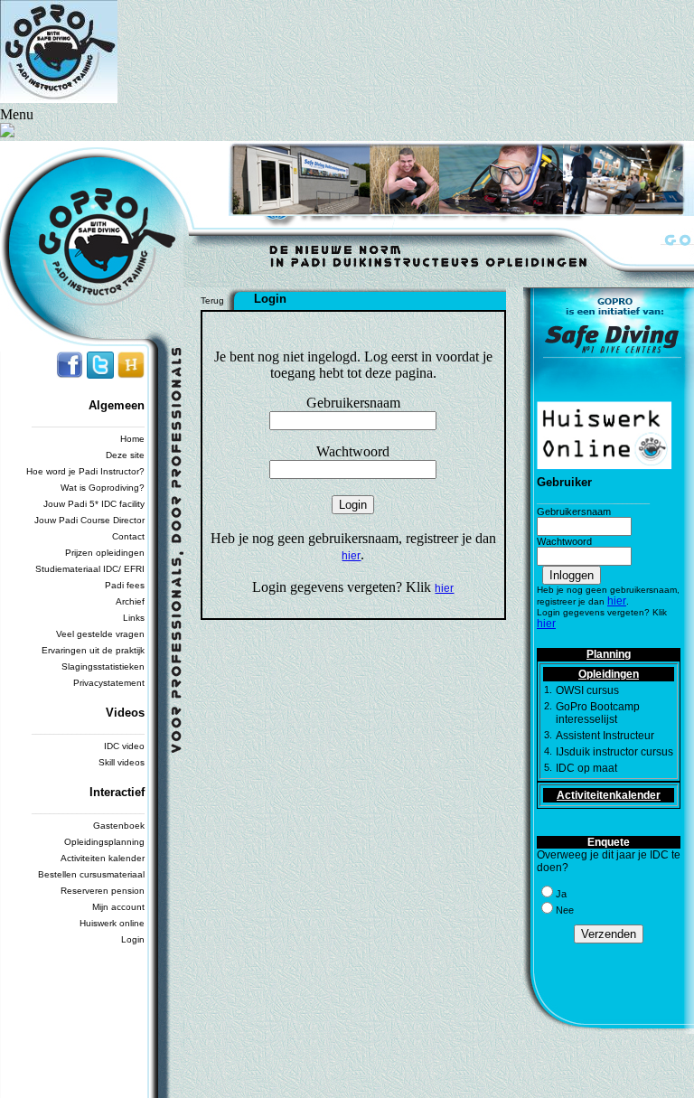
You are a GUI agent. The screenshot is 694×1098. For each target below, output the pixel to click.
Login (133, 939)
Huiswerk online (112, 923)
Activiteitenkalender (609, 795)
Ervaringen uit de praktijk (93, 650)
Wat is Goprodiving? (103, 488)
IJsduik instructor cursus (614, 752)
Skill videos (121, 762)
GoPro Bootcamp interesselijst (598, 713)
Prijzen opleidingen (105, 553)
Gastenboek (119, 826)
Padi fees (125, 585)
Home (132, 439)
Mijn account (118, 907)
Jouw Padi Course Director (89, 520)
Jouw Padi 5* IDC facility (94, 504)
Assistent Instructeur (605, 735)
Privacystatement (109, 683)
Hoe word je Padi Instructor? (85, 471)
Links (134, 618)
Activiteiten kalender (103, 858)
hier (351, 555)
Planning (608, 654)
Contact (128, 536)
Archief (130, 601)
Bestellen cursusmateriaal (91, 874)
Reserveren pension (103, 891)
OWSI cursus (587, 690)
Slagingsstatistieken (103, 666)
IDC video (124, 746)
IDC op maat (586, 768)
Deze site (125, 455)
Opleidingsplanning (104, 842)
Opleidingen (608, 674)
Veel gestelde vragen (100, 634)
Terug (212, 300)
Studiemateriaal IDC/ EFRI (90, 569)
